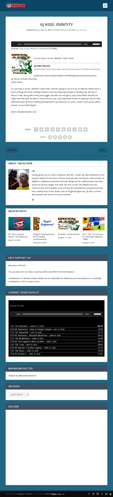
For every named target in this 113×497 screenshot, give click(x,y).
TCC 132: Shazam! (18, 303)
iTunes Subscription (54, 69)
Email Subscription (73, 69)
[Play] (15, 44)
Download (43, 48)
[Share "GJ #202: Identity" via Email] (80, 129)
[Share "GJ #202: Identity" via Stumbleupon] (74, 129)
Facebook (95, 69)
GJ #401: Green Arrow (69, 234)
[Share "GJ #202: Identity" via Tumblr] (52, 129)
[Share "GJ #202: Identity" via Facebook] (36, 129)
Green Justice (60, 30)
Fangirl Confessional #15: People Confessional (43, 237)
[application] (56, 44)
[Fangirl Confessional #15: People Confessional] (44, 223)
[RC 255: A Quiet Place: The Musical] (19, 223)
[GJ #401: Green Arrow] (69, 223)
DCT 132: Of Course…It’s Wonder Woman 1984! (93, 237)
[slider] (96, 43)
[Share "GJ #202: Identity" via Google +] (47, 129)
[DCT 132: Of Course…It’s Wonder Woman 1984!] (94, 223)
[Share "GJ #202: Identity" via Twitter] (41, 129)
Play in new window (28, 48)
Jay (37, 30)
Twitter (86, 69)
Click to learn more (30, 281)
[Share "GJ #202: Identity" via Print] (85, 129)
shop (30, 271)
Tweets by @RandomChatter (22, 375)
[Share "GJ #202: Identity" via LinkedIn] (63, 129)
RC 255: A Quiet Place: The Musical (17, 235)
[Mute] (90, 44)
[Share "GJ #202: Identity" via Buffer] (69, 129)
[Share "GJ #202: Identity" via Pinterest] (58, 129)
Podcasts (71, 30)
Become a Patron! (16, 265)
